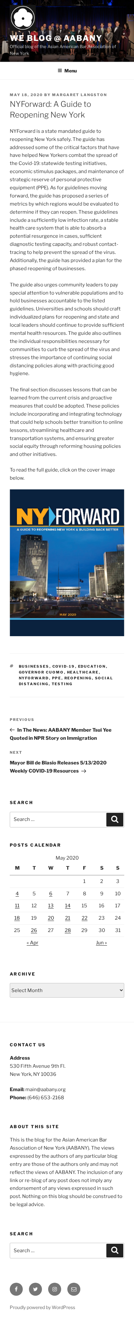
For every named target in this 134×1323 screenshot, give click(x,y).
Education (92, 666)
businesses (34, 666)
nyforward (34, 678)
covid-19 (63, 666)
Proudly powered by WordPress (42, 1307)
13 (51, 906)
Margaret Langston (79, 95)
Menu (70, 70)
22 (84, 918)
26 (34, 930)
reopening (78, 678)
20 (51, 918)
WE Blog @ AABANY (56, 38)
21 (67, 918)
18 (17, 918)
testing (62, 684)
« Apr (32, 943)
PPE (56, 678)
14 (68, 906)
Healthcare (83, 672)
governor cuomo (41, 672)
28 (68, 930)
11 (17, 906)
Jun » (101, 943)
